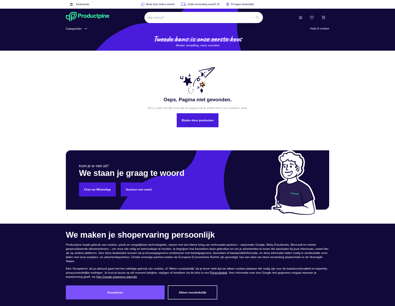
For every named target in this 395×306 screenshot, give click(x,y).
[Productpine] (87, 17)
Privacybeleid (218, 272)
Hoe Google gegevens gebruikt (116, 276)
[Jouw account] (300, 17)
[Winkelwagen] (323, 17)
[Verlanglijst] (312, 17)
